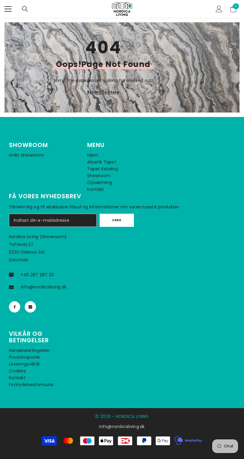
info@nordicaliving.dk (43, 287)
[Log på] (219, 9)
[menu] (8, 9)
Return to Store (103, 92)
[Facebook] (14, 307)
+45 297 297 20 (37, 275)
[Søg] (25, 9)
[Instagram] (30, 307)
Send (116, 220)
